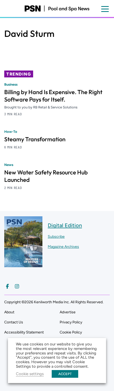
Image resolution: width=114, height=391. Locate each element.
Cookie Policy (71, 332)
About (9, 312)
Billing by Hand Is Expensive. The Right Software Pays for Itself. (53, 95)
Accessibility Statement (24, 332)
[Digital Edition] (23, 264)
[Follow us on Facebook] (7, 286)
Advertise (68, 312)
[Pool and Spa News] (57, 8)
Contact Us (13, 322)
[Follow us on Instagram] (17, 286)
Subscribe (56, 236)
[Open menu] (105, 9)
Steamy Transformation (34, 139)
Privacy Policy (71, 322)
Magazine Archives (63, 246)
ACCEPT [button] (65, 374)
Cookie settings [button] (30, 373)
